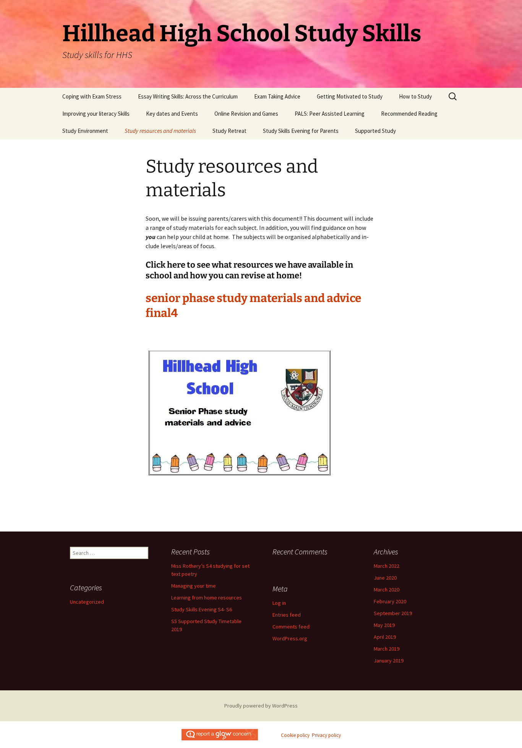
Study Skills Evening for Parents (301, 130)
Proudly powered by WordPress (261, 705)
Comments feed (291, 626)
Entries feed (286, 614)
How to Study (415, 96)
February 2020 (390, 601)
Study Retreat (229, 130)
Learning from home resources (206, 597)
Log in (279, 602)
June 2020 (385, 577)
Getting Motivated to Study (350, 96)
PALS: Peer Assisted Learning (330, 113)
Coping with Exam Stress (92, 96)
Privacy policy (326, 735)
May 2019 (384, 625)
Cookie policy (295, 735)
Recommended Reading (409, 113)
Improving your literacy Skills (96, 113)
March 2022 (386, 565)
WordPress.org (289, 638)
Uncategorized (87, 601)
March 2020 (386, 589)
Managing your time (193, 585)
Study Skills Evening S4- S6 (201, 609)
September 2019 (393, 613)
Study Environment (85, 130)
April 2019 (385, 636)
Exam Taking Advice (277, 96)
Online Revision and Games (246, 113)
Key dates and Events (172, 113)
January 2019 (389, 660)
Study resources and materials (160, 130)
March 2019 (386, 648)
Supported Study (375, 130)
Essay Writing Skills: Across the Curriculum (188, 96)
